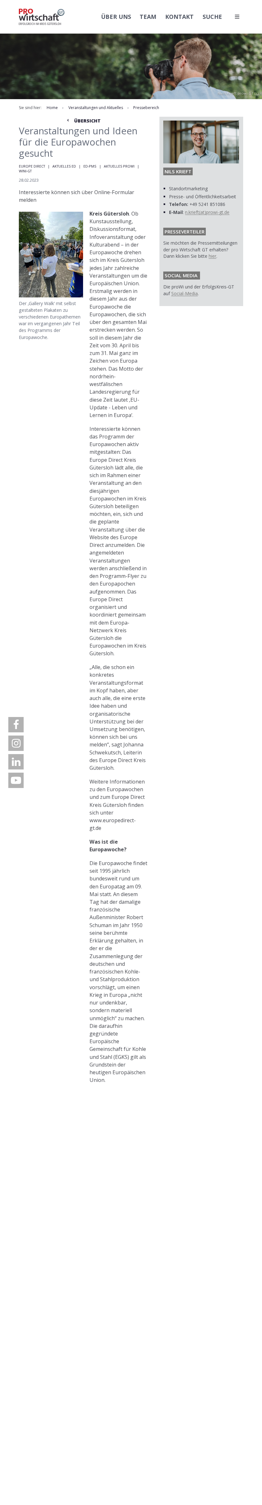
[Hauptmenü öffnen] (237, 16)
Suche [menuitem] (212, 16)
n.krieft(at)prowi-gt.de (207, 212)
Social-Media (184, 293)
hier (212, 256)
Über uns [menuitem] (116, 16)
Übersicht (87, 121)
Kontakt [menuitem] (179, 16)
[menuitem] (16, 724)
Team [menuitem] (148, 16)
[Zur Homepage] (41, 17)
